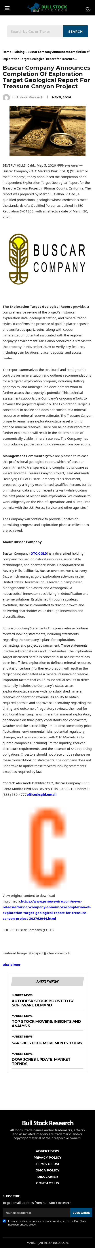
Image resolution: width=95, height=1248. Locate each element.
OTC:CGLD (38, 553)
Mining (19, 52)
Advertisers (47, 1151)
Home (7, 52)
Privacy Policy (47, 1158)
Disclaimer (12, 964)
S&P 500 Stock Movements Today (47, 1043)
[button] (7, 7)
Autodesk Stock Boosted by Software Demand (43, 1003)
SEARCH (75, 32)
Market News (22, 995)
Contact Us (47, 1183)
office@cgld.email (42, 794)
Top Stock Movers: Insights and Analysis (46, 1023)
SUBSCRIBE (81, 1212)
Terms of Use (47, 1164)
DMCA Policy (47, 1170)
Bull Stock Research (27, 97)
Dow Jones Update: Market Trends (41, 1061)
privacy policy (28, 1224)
